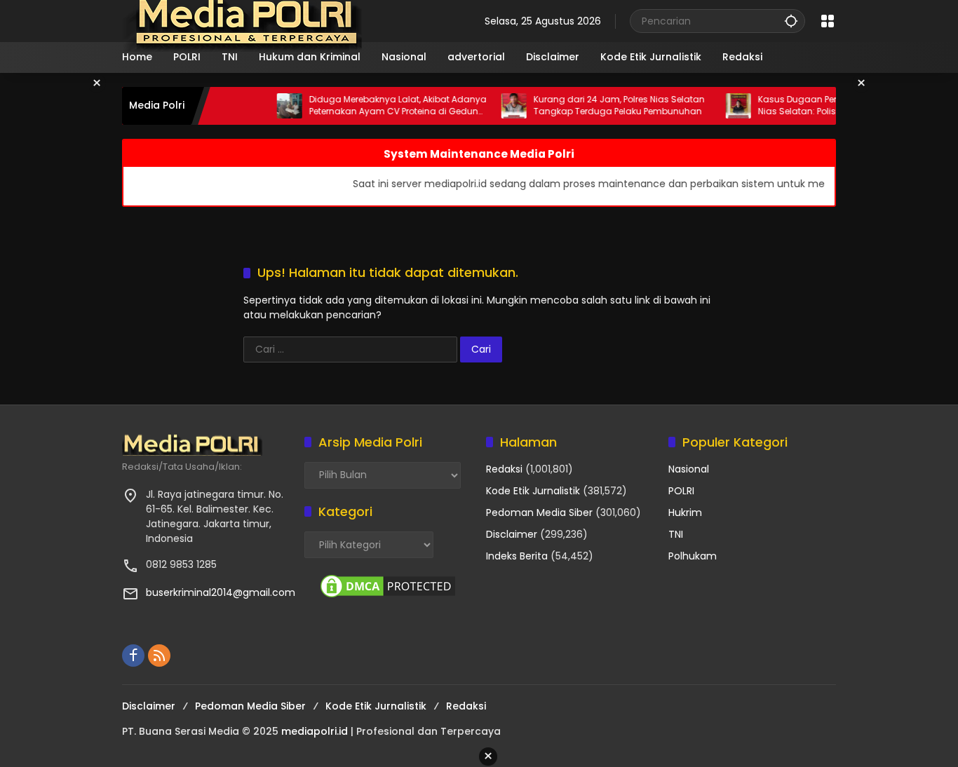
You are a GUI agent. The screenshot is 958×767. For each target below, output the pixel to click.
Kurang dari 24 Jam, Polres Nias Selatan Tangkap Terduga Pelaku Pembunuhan (605, 105)
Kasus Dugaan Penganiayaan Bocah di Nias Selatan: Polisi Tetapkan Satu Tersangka (830, 106)
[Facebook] (133, 655)
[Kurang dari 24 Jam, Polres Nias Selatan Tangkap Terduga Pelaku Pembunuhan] (500, 105)
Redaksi (504, 469)
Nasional (688, 469)
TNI (675, 534)
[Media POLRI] (243, 20)
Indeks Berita (517, 556)
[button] (791, 20)
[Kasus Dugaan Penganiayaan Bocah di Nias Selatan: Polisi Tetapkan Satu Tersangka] (724, 105)
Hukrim (685, 512)
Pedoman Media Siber (539, 512)
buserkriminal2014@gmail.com (220, 592)
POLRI (681, 491)
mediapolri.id (314, 731)
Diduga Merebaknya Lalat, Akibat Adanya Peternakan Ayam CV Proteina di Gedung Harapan (384, 106)
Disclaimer (511, 534)
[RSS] (159, 655)
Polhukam (692, 556)
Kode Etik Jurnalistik (533, 491)
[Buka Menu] (827, 21)
